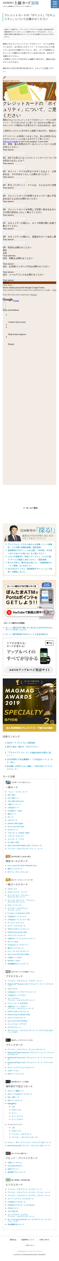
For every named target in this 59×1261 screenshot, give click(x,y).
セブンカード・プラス (16, 839)
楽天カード (12, 814)
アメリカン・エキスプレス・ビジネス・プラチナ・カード (29, 1195)
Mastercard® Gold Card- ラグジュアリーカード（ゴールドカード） (31, 1058)
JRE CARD (11, 795)
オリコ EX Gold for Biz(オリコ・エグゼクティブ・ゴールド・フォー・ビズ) (30, 1220)
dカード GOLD (13, 941)
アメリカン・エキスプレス (21, 1134)
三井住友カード (13, 807)
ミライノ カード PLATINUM (17, 1003)
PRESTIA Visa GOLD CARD (17, 932)
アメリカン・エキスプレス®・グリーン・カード (25, 848)
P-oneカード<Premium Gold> (19, 913)
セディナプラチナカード (17, 1017)
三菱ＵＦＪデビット (15, 1162)
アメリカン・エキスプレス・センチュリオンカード (26, 1049)
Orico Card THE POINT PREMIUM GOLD (22, 865)
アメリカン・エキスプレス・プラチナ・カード (25, 981)
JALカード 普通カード (16, 1091)
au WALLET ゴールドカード (18, 945)
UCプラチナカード (14, 1027)
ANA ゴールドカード (15, 1100)
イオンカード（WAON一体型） (19, 833)
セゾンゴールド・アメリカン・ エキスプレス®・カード (19, 896)
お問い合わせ (44, 1239)
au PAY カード (13, 829)
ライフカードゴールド (16, 922)
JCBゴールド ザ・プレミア (17, 892)
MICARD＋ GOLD (14, 960)
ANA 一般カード (13, 1097)
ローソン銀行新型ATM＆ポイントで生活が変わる (26, 634)
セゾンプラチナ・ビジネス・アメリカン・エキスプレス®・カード (21, 1215)
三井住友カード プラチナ (17, 995)
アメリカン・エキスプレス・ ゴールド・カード (18, 909)
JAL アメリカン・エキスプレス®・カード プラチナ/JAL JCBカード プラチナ (30, 1031)
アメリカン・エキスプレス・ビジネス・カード (25, 1189)
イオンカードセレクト (16, 836)
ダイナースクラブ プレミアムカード (21, 1067)
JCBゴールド (12, 889)
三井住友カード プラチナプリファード (22, 992)
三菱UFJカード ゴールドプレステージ (21, 938)
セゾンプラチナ (17, 1119)
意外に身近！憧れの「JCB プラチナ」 (23, 746)
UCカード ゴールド (15, 905)
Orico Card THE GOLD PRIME (18, 954)
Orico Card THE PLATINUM (17, 1021)
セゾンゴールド (17, 1116)
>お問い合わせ (29, 1245)
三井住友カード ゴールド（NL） (19, 919)
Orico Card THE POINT (16, 826)
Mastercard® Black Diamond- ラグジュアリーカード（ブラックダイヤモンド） (31, 1053)
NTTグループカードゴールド (18, 872)
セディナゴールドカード (17, 935)
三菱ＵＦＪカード (14, 804)
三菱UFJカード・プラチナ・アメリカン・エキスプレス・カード (21, 1007)
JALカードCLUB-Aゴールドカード (20, 1094)
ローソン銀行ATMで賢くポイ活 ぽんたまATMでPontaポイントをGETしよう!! (28, 628)
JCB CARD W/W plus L (16, 801)
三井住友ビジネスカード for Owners (21, 1205)
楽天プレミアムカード (16, 948)
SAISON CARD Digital (15, 823)
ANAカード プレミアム (16, 1074)
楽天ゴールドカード (15, 868)
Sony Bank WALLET (15, 1165)
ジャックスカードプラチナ (17, 1024)
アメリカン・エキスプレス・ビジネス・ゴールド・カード (29, 1192)
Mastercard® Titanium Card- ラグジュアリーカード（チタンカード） (30, 985)
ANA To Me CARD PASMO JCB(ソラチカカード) (25, 845)
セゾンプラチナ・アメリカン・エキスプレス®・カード (21, 999)
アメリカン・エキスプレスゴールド (25, 1137)
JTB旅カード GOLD (15, 957)
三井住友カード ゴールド (17, 916)
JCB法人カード (13, 1208)
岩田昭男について (27, 1239)
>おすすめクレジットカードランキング (29, 1251)
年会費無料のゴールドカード (18, 963)
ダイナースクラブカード (17, 926)
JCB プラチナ (13, 989)
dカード (11, 817)
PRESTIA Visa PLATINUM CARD (19, 1014)
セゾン (14, 1113)
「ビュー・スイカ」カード (17, 792)
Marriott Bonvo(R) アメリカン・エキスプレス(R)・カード (29, 1145)
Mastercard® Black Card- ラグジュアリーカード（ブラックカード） (31, 1063)
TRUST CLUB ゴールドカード (18, 929)
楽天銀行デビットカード (17, 1172)
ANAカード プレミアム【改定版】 (21, 742)
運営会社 (13, 1239)
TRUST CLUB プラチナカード (18, 1011)
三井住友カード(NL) (15, 810)
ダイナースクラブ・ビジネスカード (21, 1198)
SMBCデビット (13, 1169)
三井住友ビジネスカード (17, 1202)
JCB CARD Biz (13, 1211)
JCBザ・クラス (13, 1070)
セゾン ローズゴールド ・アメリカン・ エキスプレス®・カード (22, 901)
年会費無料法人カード (16, 1224)
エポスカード (12, 820)
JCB (13, 1106)
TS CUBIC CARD (13, 842)
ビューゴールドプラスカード (18, 951)
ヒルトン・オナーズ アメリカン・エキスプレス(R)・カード (29, 1142)
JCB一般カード (13, 798)
